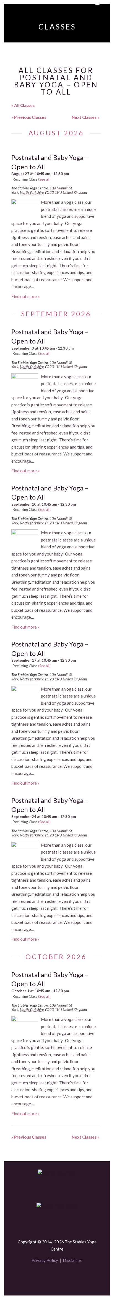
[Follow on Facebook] (47, 1276)
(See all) (44, 179)
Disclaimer (72, 1260)
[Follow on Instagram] (66, 1276)
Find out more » (25, 296)
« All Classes (23, 105)
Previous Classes (28, 117)
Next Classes (85, 117)
